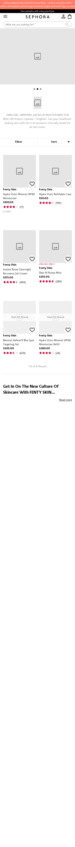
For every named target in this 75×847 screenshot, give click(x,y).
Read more (65, 399)
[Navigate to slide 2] (37, 89)
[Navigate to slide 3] (40, 89)
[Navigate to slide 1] (34, 89)
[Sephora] (37, 16)
